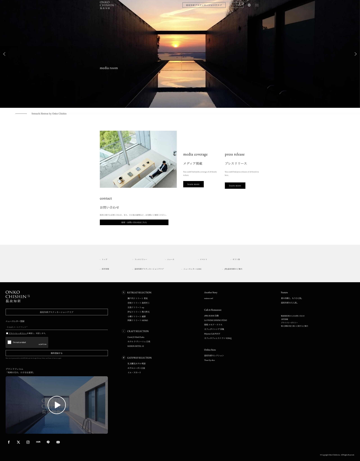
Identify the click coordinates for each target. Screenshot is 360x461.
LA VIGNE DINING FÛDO (215, 320)
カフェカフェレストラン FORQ (217, 338)
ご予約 (236, 5)
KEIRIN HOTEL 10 (136, 346)
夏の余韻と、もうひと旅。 (292, 298)
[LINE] (48, 442)
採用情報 (284, 319)
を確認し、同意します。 (28, 333)
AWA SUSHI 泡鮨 (211, 315)
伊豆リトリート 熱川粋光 (139, 312)
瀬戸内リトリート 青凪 (138, 298)
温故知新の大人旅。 (290, 302)
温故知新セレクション (214, 355)
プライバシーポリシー (289, 323)
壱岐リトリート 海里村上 (139, 303)
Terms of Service (53, 358)
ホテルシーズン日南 (136, 368)
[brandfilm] (57, 377)
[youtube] (58, 442)
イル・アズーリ (134, 372)
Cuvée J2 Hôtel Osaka (136, 337)
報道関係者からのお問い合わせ (293, 316)
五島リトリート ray (136, 307)
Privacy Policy (41, 358)
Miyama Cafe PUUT (212, 333)
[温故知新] (108, 2)
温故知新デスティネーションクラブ (204, 5)
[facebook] (9, 442)
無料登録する (57, 353)
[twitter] (18, 442)
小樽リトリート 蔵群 (137, 316)
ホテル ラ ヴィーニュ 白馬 (139, 341)
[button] (4, 54)
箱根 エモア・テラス (213, 324)
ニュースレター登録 (15, 321)
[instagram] (28, 442)
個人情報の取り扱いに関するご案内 (294, 326)
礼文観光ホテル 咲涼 (137, 363)
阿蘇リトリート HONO (138, 320)
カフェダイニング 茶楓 (214, 329)
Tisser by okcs (209, 360)
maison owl (208, 298)
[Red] (38, 442)
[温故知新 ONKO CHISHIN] (18, 291)
